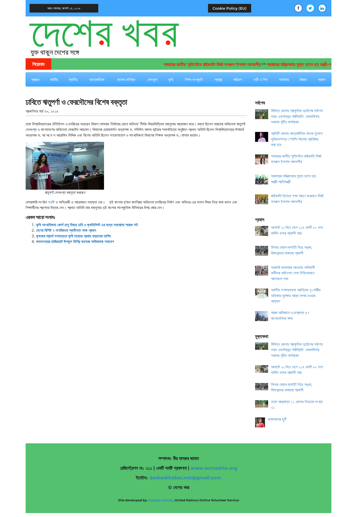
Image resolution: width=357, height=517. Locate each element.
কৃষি (170, 79)
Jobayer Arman (160, 500)
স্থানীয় (73, 79)
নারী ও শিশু (260, 79)
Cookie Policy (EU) (229, 8)
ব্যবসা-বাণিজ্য (126, 79)
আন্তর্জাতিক (97, 79)
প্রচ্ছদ (35, 79)
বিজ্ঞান (303, 79)
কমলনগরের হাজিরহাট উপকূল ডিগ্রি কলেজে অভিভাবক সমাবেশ (75, 241)
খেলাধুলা (152, 79)
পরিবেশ (237, 79)
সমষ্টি (51, 202)
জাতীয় (54, 79)
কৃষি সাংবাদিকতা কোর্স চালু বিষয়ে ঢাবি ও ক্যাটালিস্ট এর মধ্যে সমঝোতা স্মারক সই (87, 224)
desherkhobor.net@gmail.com (185, 478)
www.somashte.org (214, 468)
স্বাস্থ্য (218, 79)
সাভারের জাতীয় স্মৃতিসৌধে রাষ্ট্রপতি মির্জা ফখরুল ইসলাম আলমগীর (204, 64)
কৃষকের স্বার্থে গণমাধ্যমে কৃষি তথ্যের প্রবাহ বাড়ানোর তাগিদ (73, 236)
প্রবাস (322, 79)
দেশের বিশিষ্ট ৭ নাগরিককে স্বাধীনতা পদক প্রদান (66, 230)
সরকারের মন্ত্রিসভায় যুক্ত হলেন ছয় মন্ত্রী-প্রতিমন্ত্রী (296, 64)
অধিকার (284, 79)
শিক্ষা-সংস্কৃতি (194, 79)
